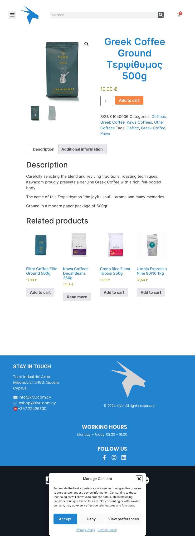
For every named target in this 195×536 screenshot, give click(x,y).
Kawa (105, 133)
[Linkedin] (124, 457)
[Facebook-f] (104, 457)
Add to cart (129, 100)
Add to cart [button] (40, 292)
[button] (139, 478)
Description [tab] (43, 149)
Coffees (158, 116)
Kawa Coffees (139, 122)
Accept (65, 519)
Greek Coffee (112, 122)
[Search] (161, 15)
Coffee (133, 128)
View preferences (123, 519)
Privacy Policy (85, 530)
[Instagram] (114, 457)
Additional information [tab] (82, 149)
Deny (91, 519)
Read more (77, 296)
